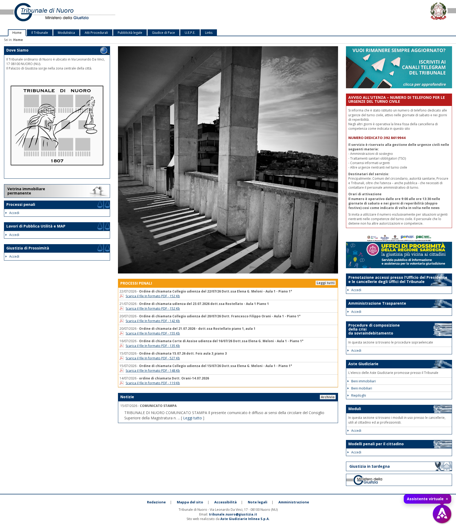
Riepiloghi (358, 395)
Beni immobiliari (363, 381)
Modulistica (66, 32)
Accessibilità (225, 502)
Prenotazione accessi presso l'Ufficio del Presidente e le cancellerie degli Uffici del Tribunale (397, 279)
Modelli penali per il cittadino (376, 443)
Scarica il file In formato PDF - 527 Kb (153, 358)
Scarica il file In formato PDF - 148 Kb (153, 370)
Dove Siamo (17, 50)
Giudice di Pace (163, 32)
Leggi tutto (192, 417)
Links (208, 32)
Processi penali (20, 204)
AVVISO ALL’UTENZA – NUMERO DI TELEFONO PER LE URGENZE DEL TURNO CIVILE (396, 99)
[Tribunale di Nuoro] (95, 14)
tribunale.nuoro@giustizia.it (233, 514)
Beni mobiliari (361, 388)
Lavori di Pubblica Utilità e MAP (35, 226)
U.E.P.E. (190, 32)
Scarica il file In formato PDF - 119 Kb (153, 383)
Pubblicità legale (130, 32)
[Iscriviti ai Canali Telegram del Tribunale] (399, 67)
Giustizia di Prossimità (27, 247)
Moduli (354, 408)
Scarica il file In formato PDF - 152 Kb (153, 296)
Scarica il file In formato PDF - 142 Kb (153, 321)
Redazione (156, 502)
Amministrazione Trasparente (377, 303)
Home (17, 32)
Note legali (257, 502)
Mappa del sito (190, 502)
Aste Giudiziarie (363, 363)
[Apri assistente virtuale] (442, 514)
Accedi (14, 213)
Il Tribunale (39, 32)
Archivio (328, 397)
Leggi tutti (326, 283)
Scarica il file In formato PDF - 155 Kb (153, 333)
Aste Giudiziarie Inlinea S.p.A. (245, 519)
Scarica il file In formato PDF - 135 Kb (153, 346)
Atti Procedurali (96, 32)
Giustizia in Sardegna (369, 466)
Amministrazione (293, 502)
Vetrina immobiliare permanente (26, 191)
